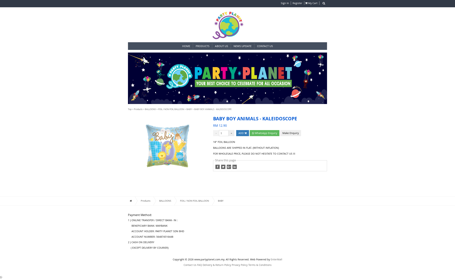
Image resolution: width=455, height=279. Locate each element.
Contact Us (265, 46)
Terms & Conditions (260, 265)
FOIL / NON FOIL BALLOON (171, 109)
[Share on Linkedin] (234, 166)
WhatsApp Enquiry (265, 133)
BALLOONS (150, 109)
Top (130, 109)
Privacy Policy (240, 265)
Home (186, 46)
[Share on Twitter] (218, 166)
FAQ (199, 265)
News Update (242, 46)
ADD (241, 133)
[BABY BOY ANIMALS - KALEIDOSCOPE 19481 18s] (168, 145)
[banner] (227, 78)
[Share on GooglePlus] (229, 166)
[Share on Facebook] (223, 166)
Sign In (285, 3)
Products (138, 109)
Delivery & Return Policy (217, 265)
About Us (221, 46)
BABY (189, 109)
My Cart (312, 3)
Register (297, 3)
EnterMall (276, 259)
